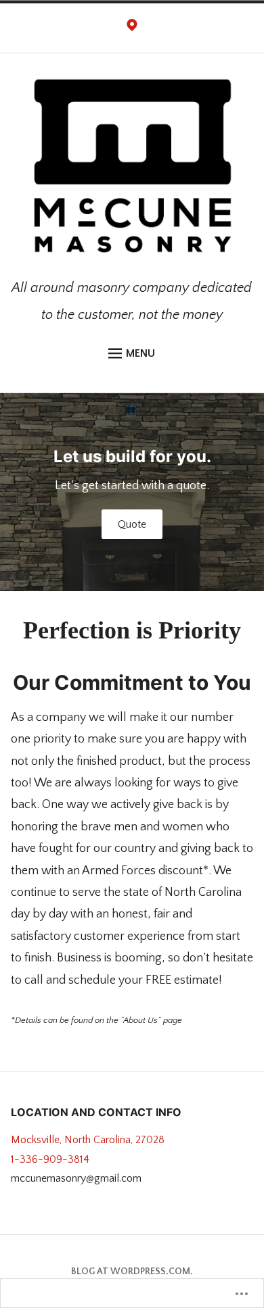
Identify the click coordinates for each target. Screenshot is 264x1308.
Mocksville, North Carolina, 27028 (87, 1140)
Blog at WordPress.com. (132, 1271)
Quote (132, 524)
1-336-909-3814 (50, 1159)
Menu (140, 353)
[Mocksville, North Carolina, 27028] (132, 28)
